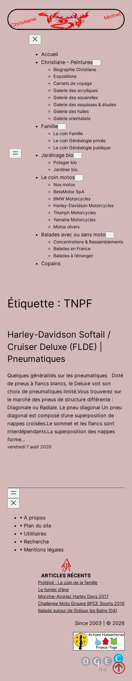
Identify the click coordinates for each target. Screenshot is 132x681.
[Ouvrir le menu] (15, 153)
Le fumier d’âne (53, 589)
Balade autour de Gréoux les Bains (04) (77, 610)
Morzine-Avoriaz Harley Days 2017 (73, 596)
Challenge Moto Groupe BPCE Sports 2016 (81, 603)
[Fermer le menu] (35, 39)
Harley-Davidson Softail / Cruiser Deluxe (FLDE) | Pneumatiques (59, 346)
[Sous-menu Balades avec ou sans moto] (110, 235)
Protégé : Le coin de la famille (67, 582)
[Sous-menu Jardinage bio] (77, 155)
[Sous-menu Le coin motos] (79, 177)
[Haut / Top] (119, 668)
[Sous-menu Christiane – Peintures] (96, 62)
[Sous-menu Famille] (62, 126)
